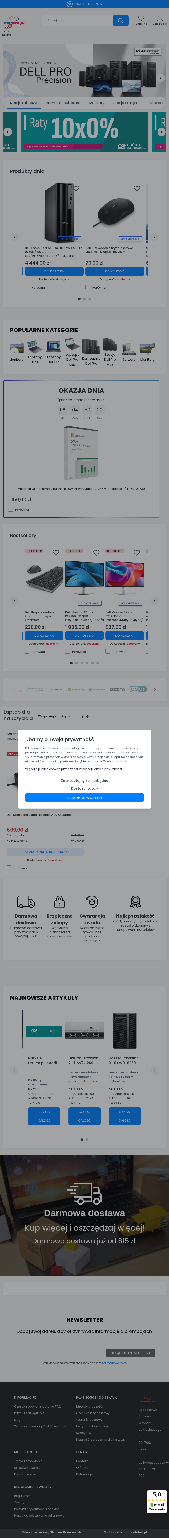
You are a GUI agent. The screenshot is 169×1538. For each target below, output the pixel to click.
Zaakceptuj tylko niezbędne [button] (84, 780)
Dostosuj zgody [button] (84, 788)
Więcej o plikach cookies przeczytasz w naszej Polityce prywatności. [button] (74, 769)
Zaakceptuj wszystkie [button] (85, 797)
